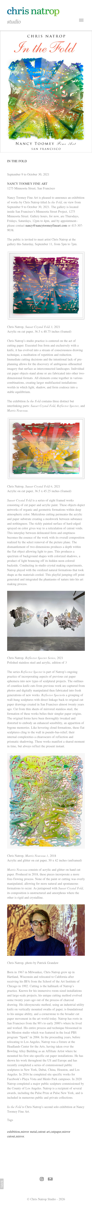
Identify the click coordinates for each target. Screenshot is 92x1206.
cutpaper (56, 1131)
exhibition (13, 1131)
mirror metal (29, 1131)
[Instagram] (41, 1179)
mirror (20, 1136)
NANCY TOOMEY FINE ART (27, 183)
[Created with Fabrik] (2, 1184)
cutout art (44, 1131)
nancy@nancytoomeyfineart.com (46, 225)
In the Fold (17, 161)
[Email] (50, 1179)
